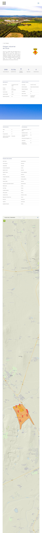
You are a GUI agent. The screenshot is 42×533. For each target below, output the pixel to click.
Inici (4, 43)
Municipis (7, 43)
